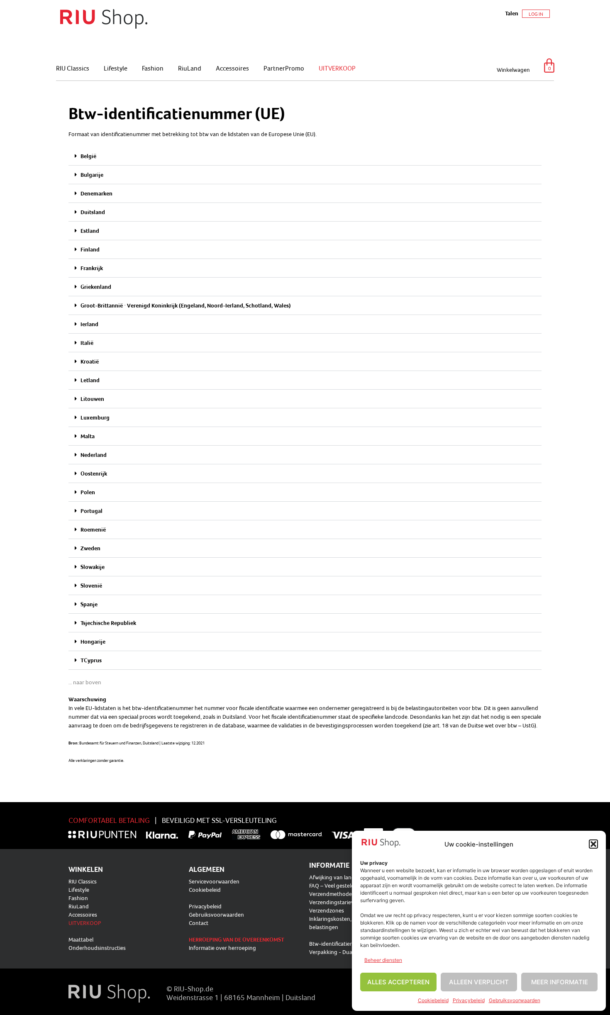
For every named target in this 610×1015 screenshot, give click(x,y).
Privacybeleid (469, 1000)
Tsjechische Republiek (108, 623)
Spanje (89, 604)
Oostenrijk (94, 473)
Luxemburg (95, 417)
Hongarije (93, 641)
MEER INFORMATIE (559, 982)
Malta (88, 436)
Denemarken (96, 193)
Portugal (91, 511)
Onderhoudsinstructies (97, 947)
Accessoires (232, 68)
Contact (198, 923)
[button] (593, 844)
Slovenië (91, 585)
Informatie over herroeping (222, 947)
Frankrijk (92, 268)
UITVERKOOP (337, 68)
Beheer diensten (383, 960)
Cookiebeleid (433, 1000)
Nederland (94, 454)
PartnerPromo (284, 68)
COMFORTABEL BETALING (109, 820)
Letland (90, 380)
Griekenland (96, 286)
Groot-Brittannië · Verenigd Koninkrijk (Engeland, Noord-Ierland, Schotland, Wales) (186, 305)
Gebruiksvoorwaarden (514, 1000)
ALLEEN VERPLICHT (479, 982)
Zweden (90, 548)
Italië (87, 342)
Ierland (89, 324)
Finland (90, 249)
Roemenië (93, 529)
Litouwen (92, 398)
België (88, 156)
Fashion (152, 68)
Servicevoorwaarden (214, 881)
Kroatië (90, 361)
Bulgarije (92, 174)
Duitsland (93, 212)
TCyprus (91, 660)
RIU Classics (72, 68)
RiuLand (189, 68)
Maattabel (80, 939)
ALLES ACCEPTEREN (398, 982)
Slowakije (93, 567)
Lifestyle (115, 68)
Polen (88, 492)
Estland (90, 230)
